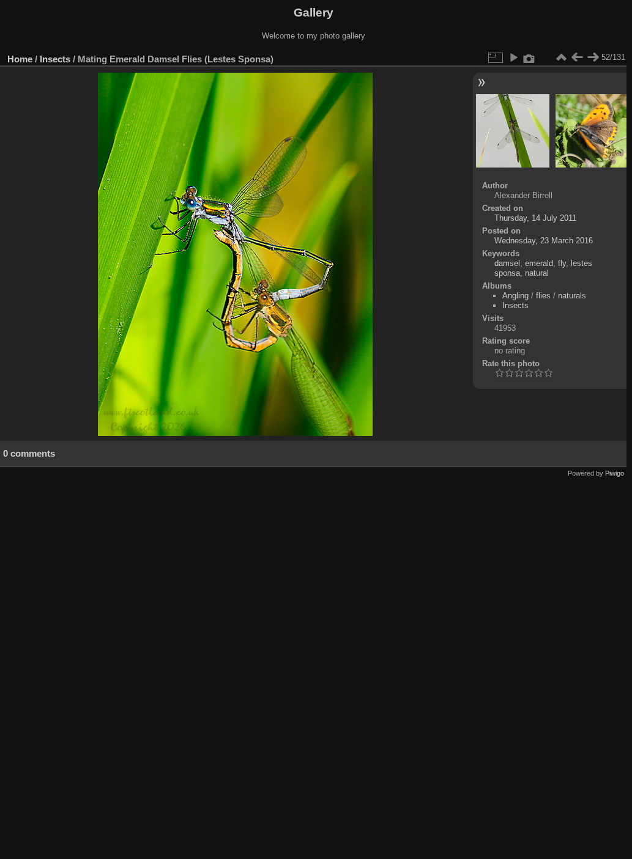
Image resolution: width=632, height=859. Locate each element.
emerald (539, 263)
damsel (507, 263)
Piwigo (614, 473)
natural (537, 273)
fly (562, 263)
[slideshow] (513, 57)
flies (543, 295)
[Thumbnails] (561, 57)
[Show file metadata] (529, 57)
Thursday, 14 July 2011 (535, 218)
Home (19, 59)
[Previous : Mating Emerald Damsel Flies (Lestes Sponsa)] (577, 57)
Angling (515, 295)
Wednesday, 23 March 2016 (543, 240)
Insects (55, 59)
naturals (572, 295)
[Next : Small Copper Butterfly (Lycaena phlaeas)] (593, 57)
